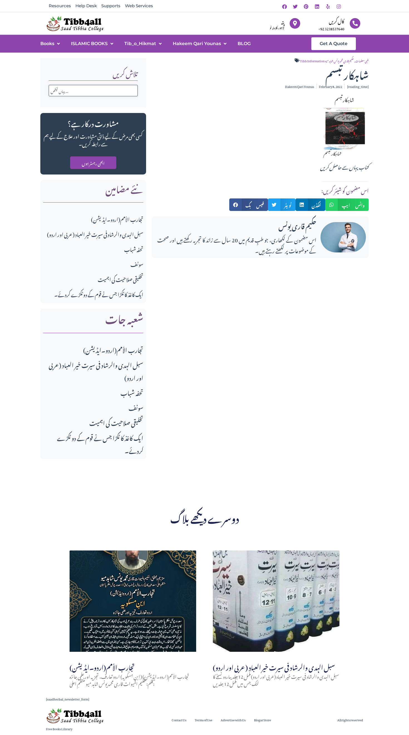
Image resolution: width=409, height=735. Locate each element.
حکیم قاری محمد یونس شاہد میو (339, 60)
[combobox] (93, 90)
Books (47, 43)
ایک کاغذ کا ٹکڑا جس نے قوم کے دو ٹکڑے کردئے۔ (98, 293)
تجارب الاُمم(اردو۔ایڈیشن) (117, 218)
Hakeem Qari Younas (197, 43)
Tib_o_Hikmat (140, 43)
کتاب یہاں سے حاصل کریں (344, 166)
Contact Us (179, 719)
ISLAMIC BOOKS (89, 43)
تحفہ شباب (133, 248)
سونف (136, 263)
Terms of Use (203, 719)
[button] (248, 204)
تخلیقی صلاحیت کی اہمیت (120, 278)
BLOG (244, 43)
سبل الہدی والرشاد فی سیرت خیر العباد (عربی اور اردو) (95, 233)
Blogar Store (262, 719)
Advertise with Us (233, 719)
